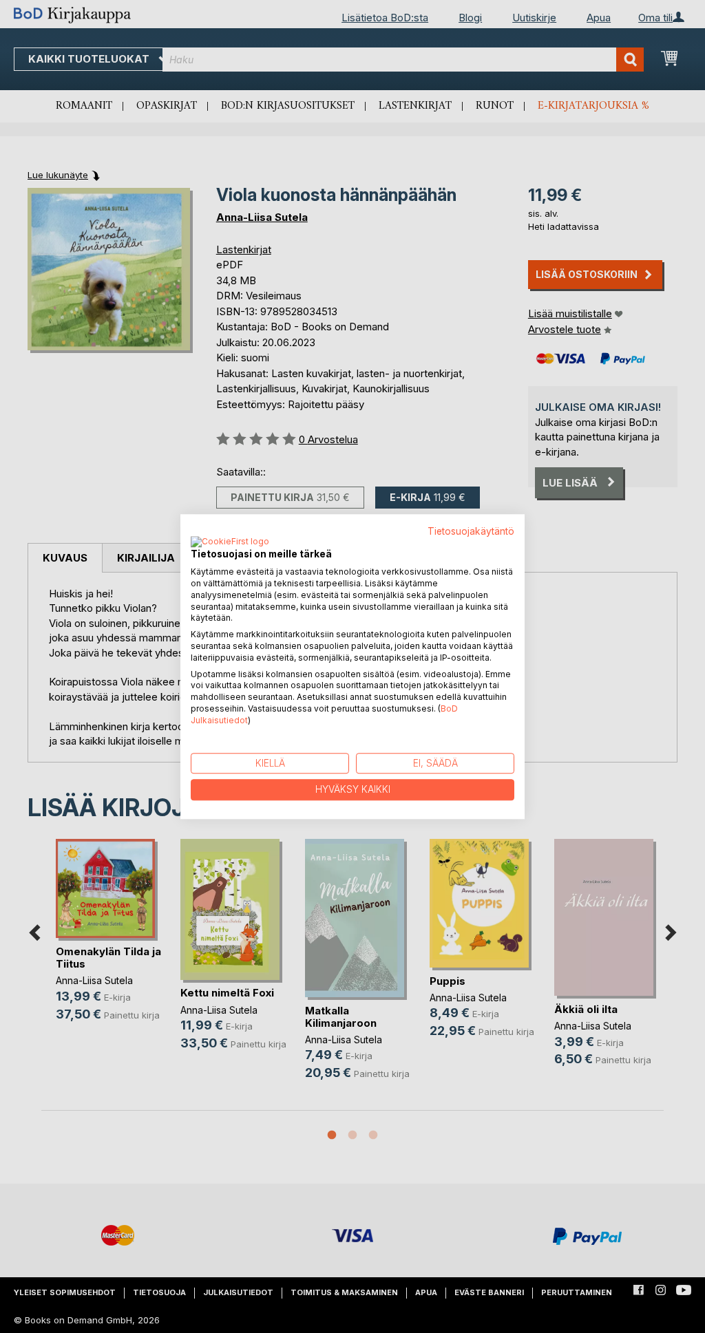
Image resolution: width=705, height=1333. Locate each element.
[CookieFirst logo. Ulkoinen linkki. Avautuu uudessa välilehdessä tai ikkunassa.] (230, 543)
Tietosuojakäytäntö (471, 531)
